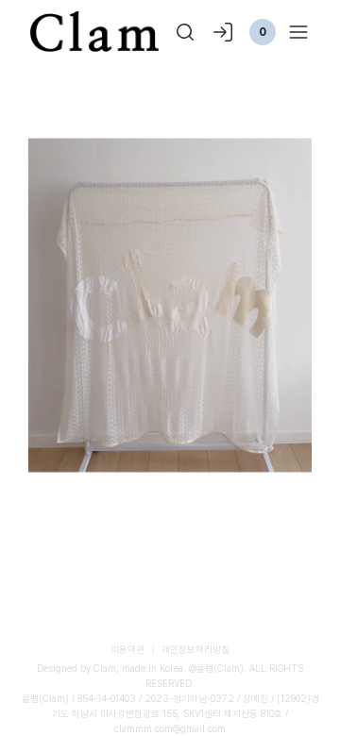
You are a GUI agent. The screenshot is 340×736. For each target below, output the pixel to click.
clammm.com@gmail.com (170, 728)
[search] (185, 32)
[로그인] (223, 32)
